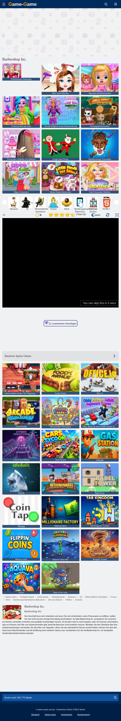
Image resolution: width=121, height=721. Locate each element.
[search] (115, 697)
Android (78, 600)
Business (72, 597)
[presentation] (4, 202)
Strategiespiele (58, 597)
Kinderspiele (42, 597)
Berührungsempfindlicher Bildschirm (29, 600)
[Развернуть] (117, 214)
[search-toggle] (106, 4)
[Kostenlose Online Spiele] (22, 4)
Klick (7, 600)
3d (80, 597)
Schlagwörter (66, 715)
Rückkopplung (83, 715)
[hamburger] (3, 4)
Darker (97, 215)
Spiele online (11, 597)
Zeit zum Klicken (55, 600)
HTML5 (68, 600)
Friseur (113, 597)
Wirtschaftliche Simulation (96, 597)
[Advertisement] (31, 32)
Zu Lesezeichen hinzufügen (62, 323)
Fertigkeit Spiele (27, 597)
